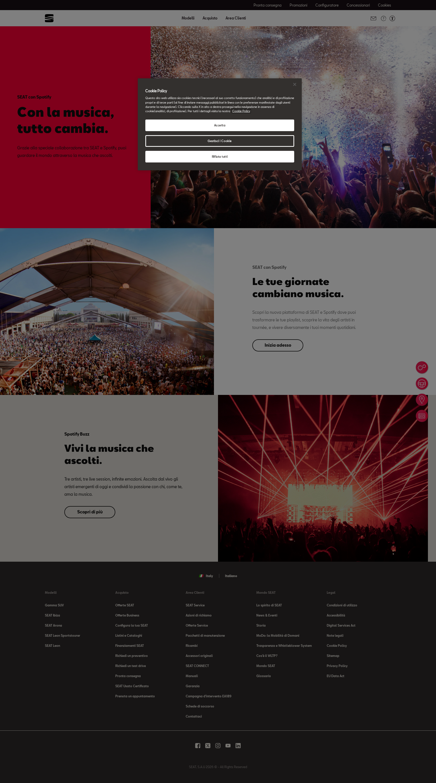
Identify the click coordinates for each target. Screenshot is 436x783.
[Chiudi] (294, 84)
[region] (220, 124)
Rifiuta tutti (220, 156)
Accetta (220, 125)
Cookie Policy (241, 111)
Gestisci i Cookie (220, 141)
